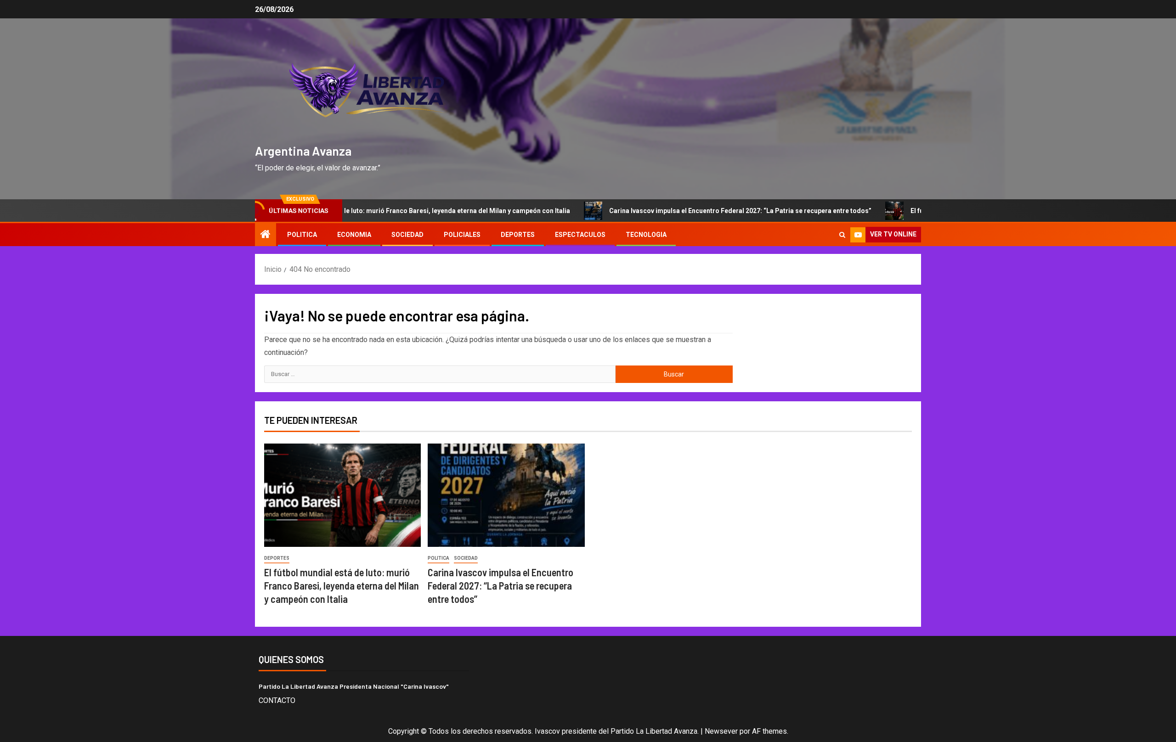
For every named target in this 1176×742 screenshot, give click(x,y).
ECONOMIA (354, 234)
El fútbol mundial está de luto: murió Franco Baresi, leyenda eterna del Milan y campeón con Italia (403, 210)
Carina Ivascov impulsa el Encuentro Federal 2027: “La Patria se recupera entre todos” (721, 210)
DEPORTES (518, 234)
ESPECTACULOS (580, 234)
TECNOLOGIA (646, 234)
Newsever (721, 731)
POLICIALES (462, 234)
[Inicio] (265, 235)
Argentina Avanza (303, 150)
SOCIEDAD (407, 234)
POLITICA (302, 234)
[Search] (842, 235)
